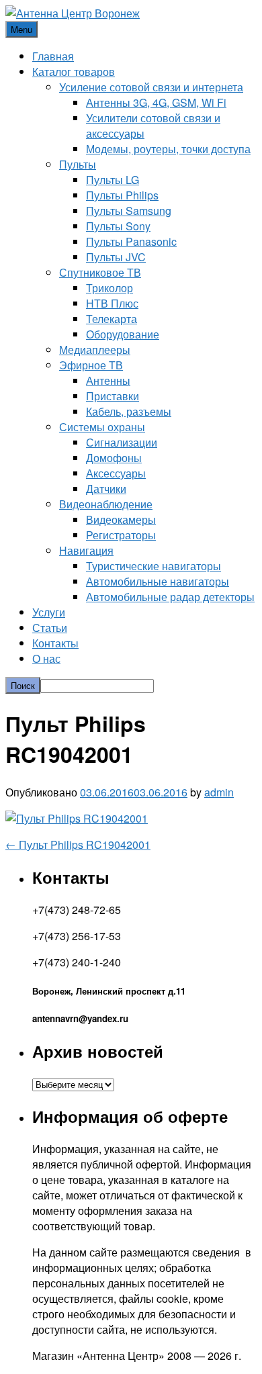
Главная (53, 56)
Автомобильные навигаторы (157, 581)
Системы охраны (102, 426)
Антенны (108, 380)
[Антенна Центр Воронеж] (72, 13)
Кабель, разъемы (128, 411)
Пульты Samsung (128, 210)
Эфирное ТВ (91, 365)
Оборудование (122, 334)
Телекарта (111, 318)
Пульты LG (112, 179)
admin (219, 792)
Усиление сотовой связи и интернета (151, 87)
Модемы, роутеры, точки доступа (168, 148)
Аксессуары (116, 473)
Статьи (49, 627)
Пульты (77, 164)
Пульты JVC (116, 257)
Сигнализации (121, 442)
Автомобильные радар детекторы (170, 596)
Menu (21, 29)
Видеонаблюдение (105, 504)
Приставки (112, 396)
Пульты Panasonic (131, 241)
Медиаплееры (94, 349)
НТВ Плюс (112, 303)
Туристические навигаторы (153, 566)
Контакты (55, 643)
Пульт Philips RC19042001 (77, 844)
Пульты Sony (118, 226)
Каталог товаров (73, 71)
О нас (46, 658)
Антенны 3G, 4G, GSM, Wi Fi (156, 102)
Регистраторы (121, 535)
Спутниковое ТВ (100, 272)
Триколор (109, 287)
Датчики (106, 488)
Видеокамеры (121, 519)
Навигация (86, 550)
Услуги (48, 612)
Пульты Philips (122, 195)
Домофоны (114, 457)
